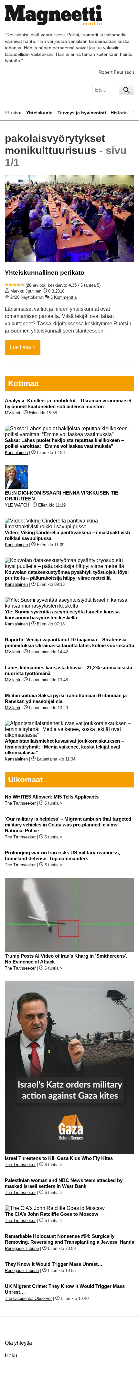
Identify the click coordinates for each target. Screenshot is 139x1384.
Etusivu (13, 112)
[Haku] (126, 90)
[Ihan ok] (14, 285)
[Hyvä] (18, 285)
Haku (11, 1355)
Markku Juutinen (25, 291)
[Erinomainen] (22, 285)
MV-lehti (12, 412)
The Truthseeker (20, 803)
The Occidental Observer (28, 1298)
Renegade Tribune (22, 1248)
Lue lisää (20, 347)
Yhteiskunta (39, 112)
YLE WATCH (17, 505)
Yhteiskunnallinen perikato (44, 272)
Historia (119, 112)
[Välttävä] (11, 285)
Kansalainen (16, 452)
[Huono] (7, 285)
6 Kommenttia (63, 297)
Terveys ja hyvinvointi (82, 112)
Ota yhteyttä (18, 1343)
